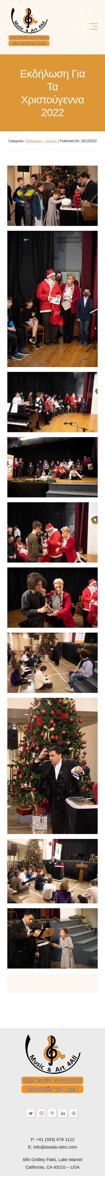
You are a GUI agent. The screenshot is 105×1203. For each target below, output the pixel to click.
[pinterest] (52, 1113)
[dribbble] (74, 1113)
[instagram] (42, 1113)
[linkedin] (63, 1113)
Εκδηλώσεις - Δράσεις (41, 141)
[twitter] (31, 1113)
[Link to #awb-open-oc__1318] (93, 26)
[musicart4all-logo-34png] (29, 8)
